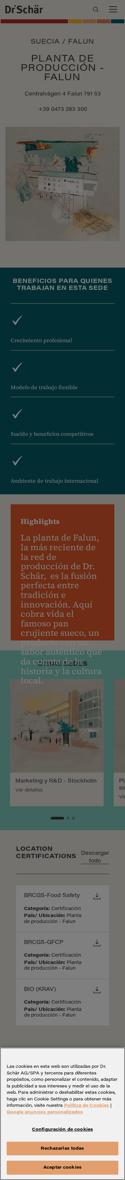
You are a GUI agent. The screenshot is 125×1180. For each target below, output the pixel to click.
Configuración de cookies (62, 1129)
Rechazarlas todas (62, 1148)
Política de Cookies (86, 1105)
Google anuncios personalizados (45, 1112)
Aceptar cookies (62, 1167)
